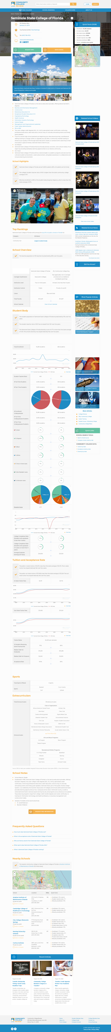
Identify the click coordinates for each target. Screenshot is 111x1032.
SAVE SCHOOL (59, 50)
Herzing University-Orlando (19, 933)
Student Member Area (77, 1018)
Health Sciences (19, 118)
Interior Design (19, 122)
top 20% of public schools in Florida (52, 233)
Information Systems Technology (24, 120)
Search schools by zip (83, 438)
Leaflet (62, 888)
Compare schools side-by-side (85, 440)
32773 (28, 25)
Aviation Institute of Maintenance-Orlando (20, 898)
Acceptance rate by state (84, 449)
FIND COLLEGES (27, 10)
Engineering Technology (22, 116)
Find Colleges (63, 1022)
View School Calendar (51, 304)
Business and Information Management (26, 108)
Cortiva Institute (18, 943)
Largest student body (40, 241)
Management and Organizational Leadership (27, 124)
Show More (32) (51, 734)
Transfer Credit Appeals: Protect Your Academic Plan (62, 984)
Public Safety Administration (23, 126)
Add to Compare (19, 904)
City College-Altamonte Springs (21, 921)
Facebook (15, 1028)
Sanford (22, 25)
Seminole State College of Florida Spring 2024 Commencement (87, 143)
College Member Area (94, 1018)
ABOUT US (89, 10)
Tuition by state (82, 447)
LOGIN (87, 4)
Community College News (85, 424)
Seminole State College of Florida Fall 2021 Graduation (86, 217)
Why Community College (85, 417)
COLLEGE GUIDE (70, 10)
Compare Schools (76, 1022)
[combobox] (51, 4)
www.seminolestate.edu (27, 40)
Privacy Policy (95, 1030)
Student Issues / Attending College (88, 421)
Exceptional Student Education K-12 (25, 114)
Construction (18, 110)
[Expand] (14, 878)
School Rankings (92, 1022)
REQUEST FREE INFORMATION (44, 812)
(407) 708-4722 (26, 35)
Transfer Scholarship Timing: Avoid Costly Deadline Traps (19, 984)
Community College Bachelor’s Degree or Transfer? (40, 984)
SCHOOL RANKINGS (48, 10)
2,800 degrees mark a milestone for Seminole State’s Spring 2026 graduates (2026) (87, 251)
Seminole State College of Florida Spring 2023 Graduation (87, 168)
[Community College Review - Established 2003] (19, 4)
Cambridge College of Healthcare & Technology (21, 910)
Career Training (82, 419)
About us (62, 1020)
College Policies (83, 414)
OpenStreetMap (68, 888)
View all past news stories (94, 258)
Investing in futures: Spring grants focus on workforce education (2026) (86, 242)
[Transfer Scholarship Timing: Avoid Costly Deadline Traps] (21, 969)
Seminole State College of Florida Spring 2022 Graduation (87, 192)
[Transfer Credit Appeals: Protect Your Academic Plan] (63, 969)
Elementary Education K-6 (22, 112)
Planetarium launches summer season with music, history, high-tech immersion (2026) (86, 233)
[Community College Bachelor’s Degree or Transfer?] (42, 969)
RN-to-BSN (18, 128)
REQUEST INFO (29, 50)
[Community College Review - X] (12, 1029)
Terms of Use (87, 1030)
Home (61, 1018)
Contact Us (91, 1020)
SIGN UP (95, 4)
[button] (42, 878)
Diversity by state (82, 452)
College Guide (75, 1020)
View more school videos (87, 221)
